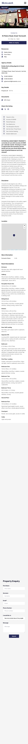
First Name (6, 585)
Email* (5, 600)
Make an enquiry (14, 42)
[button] (14, 17)
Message (5, 623)
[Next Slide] (26, 17)
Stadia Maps (12, 249)
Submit (14, 636)
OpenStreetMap (21, 249)
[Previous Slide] (1, 17)
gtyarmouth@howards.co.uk (12, 81)
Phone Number (7, 608)
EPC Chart (7, 100)
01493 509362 (8, 76)
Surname (5, 593)
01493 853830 (8, 79)
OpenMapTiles (16, 249)
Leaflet (9, 249)
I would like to (7, 615)
